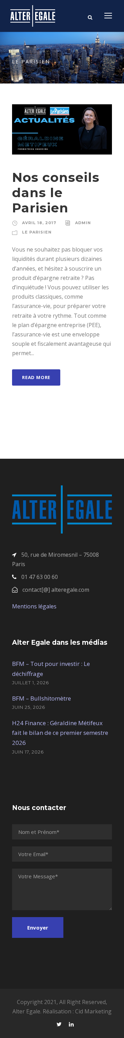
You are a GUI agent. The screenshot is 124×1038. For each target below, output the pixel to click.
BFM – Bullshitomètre (41, 698)
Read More (36, 377)
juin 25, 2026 (28, 707)
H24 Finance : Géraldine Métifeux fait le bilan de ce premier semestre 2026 (60, 733)
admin (83, 222)
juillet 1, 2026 (30, 682)
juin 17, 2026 (28, 752)
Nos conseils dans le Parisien (56, 192)
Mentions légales (34, 606)
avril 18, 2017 (39, 222)
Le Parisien (37, 232)
